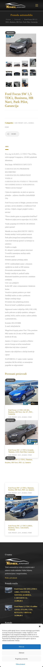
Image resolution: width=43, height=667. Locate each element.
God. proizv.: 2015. (21, 123)
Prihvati (21, 647)
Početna (8, 19)
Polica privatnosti (20, 664)
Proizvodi (17, 19)
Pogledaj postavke (21, 659)
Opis (6, 146)
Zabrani (21, 653)
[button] (40, 626)
